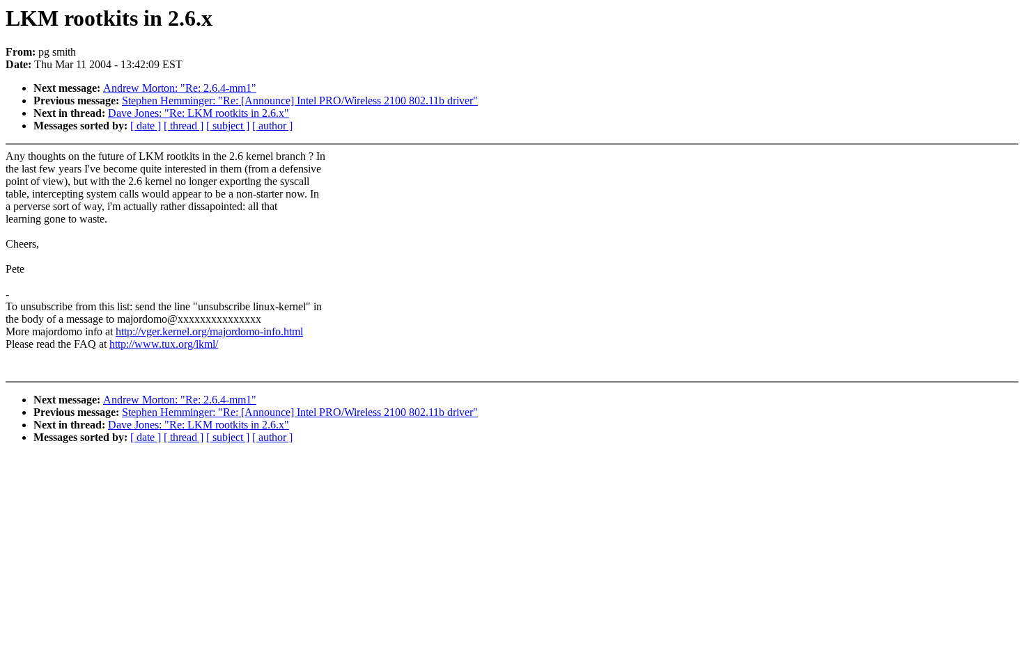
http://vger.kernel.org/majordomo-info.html (209, 331)
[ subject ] (227, 125)
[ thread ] (183, 125)
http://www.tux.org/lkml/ (163, 344)
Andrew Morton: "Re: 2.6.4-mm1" (179, 88)
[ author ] (272, 125)
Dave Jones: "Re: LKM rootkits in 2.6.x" (198, 113)
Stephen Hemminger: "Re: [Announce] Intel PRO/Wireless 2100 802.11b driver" (300, 100)
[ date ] (145, 125)
